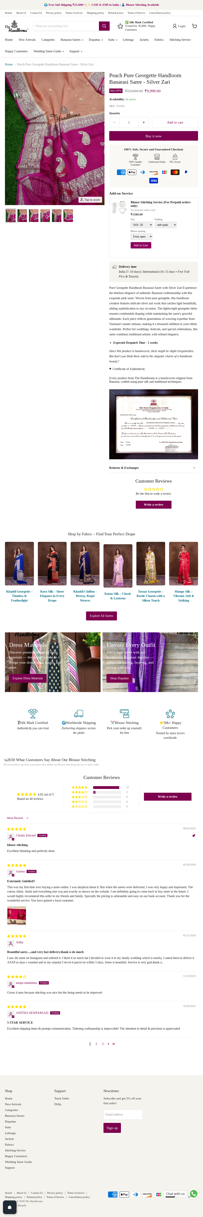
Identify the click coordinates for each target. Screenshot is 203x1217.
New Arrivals (27, 39)
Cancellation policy (160, 13)
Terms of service (74, 13)
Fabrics (159, 39)
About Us (21, 13)
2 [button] (96, 1044)
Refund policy (116, 13)
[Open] (9, 1207)
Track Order (61, 1098)
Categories (48, 39)
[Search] (104, 26)
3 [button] (102, 1044)
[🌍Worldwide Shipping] (79, 724)
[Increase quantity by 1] (144, 122)
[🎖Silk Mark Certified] (33, 724)
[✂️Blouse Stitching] (124, 724)
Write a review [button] (168, 796)
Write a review (154, 504)
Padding (158, 219)
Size (133, 219)
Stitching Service (180, 39)
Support (74, 51)
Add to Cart (141, 245)
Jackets (144, 39)
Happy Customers (16, 51)
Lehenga (128, 39)
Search (8, 13)
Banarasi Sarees (71, 39)
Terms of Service (136, 13)
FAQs (57, 1104)
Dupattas (95, 39)
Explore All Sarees (101, 615)
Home (9, 39)
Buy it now (154, 136)
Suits (111, 39)
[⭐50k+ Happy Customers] (170, 724)
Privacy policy (54, 13)
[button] (180, 26)
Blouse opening (138, 231)
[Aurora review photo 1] (16, 915)
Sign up (112, 1128)
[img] (16, 829)
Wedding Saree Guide (48, 51)
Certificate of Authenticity (129, 369)
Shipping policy (95, 13)
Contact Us (36, 13)
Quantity (114, 113)
